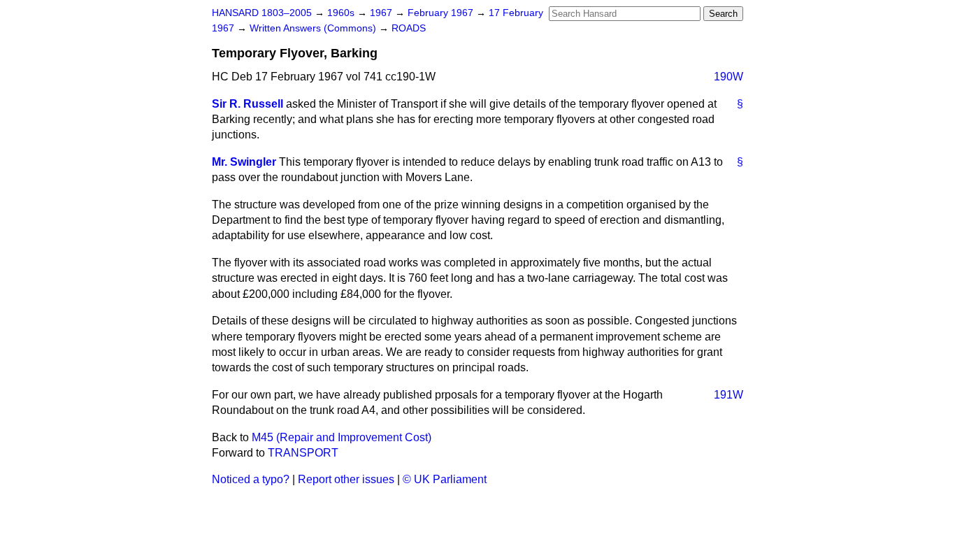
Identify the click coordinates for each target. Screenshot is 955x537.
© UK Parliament (445, 479)
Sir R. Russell (247, 104)
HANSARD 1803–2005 (262, 13)
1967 (382, 13)
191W (728, 395)
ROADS (409, 28)
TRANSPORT (303, 453)
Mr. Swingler (244, 162)
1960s (342, 13)
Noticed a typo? (250, 479)
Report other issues (346, 479)
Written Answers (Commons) (314, 28)
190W (728, 77)
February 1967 (442, 13)
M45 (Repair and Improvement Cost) (341, 437)
